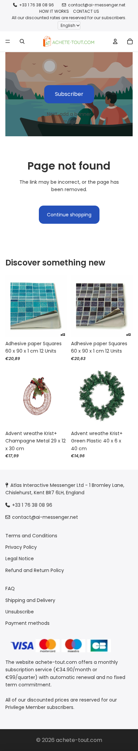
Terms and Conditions (31, 535)
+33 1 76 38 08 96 (36, 5)
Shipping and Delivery (30, 600)
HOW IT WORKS (54, 11)
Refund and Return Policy (34, 570)
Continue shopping (69, 214)
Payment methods (27, 623)
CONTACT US (86, 11)
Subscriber (69, 94)
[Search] (22, 41)
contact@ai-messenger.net (96, 5)
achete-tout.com (79, 740)
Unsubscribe (19, 611)
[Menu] (7, 41)
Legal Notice (19, 559)
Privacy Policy (21, 547)
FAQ (10, 588)
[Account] (115, 41)
